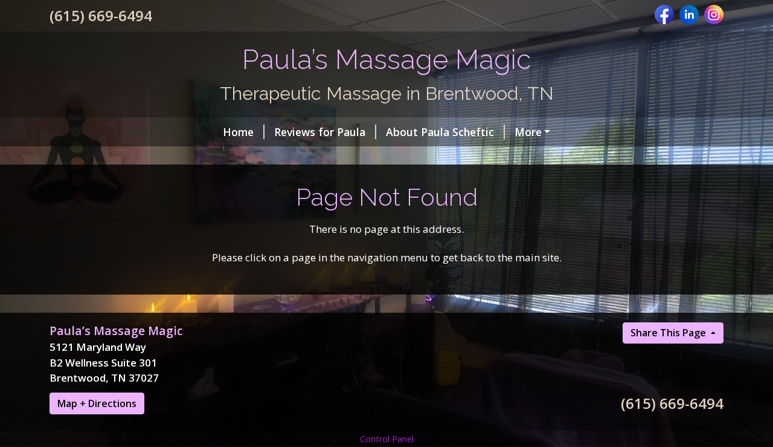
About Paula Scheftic (440, 132)
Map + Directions (96, 403)
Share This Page (669, 332)
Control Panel (387, 439)
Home (238, 132)
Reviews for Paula (319, 132)
